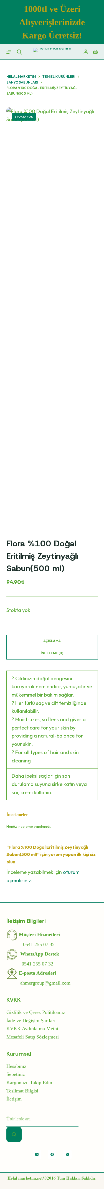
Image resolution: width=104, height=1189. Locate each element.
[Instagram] (37, 1154)
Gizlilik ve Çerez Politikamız (35, 1012)
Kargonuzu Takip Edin (29, 1082)
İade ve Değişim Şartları (30, 1020)
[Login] (85, 52)
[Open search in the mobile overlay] (19, 52)
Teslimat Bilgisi (22, 1091)
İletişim (14, 1099)
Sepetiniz (15, 1074)
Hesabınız (16, 1066)
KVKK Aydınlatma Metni (32, 1028)
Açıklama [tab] (52, 641)
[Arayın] (14, 1134)
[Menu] (8, 52)
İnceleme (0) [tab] (52, 653)
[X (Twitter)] (67, 1154)
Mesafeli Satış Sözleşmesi (32, 1037)
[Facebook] (52, 1154)
